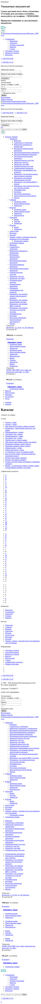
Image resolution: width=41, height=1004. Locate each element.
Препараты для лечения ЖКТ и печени (18, 305)
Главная (8, 402)
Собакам (13, 200)
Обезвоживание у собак (14, 436)
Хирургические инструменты (25, 196)
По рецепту (9, 397)
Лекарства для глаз (21, 162)
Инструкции (10, 393)
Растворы (17, 192)
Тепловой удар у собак (13, 438)
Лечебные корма (20, 202)
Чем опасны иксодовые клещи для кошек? (21, 442)
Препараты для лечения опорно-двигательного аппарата (26, 175)
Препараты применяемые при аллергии (16, 290)
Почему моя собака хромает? (16, 458)
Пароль (3, 89)
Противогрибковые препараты (25, 154)
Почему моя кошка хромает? (15, 460)
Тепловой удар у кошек (14, 434)
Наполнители (19, 215)
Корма (16, 219)
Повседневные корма (22, 204)
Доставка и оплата (12, 51)
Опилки (17, 221)
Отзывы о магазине (17, 45)
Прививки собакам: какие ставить (18, 444)
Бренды (8, 391)
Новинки (8, 395)
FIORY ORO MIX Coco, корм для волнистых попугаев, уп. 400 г (18, 371)
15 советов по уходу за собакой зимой (19, 452)
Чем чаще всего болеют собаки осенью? (20, 426)
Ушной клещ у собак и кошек (16, 440)
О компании (9, 39)
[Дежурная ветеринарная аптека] (13, 101)
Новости (13, 47)
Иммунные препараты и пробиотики (23, 728)
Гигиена (13, 235)
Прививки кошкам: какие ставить (17, 446)
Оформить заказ (14, 342)
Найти (24, 129)
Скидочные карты (12, 652)
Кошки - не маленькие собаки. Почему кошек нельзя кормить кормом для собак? (22, 467)
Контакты (9, 55)
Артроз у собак (11, 422)
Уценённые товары (17, 243)
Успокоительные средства (23, 166)
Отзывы (8, 616)
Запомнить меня (9, 93)
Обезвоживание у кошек (14, 432)
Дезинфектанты (20, 190)
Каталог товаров (11, 137)
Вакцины (17, 141)
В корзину (10, 339)
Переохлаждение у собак (14, 450)
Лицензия (13, 43)
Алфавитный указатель (14, 662)
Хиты (7, 399)
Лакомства (18, 206)
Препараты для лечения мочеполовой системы (23, 179)
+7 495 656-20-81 (7, 58)
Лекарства (13, 139)
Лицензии (9, 614)
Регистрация (5, 97)
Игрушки (13, 233)
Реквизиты (14, 41)
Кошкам (13, 207)
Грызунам (13, 217)
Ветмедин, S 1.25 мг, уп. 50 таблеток (20, 327)
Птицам (13, 225)
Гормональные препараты (23, 168)
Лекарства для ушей (21, 164)
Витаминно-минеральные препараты (15, 257)
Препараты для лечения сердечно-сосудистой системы (26, 187)
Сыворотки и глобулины (23, 143)
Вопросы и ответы (12, 53)
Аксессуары (14, 231)
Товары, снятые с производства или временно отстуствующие (23, 238)
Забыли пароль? (7, 99)
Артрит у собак (11, 424)
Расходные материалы (22, 194)
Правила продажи (12, 664)
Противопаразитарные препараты (26, 152)
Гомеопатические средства (24, 160)
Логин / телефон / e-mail (10, 84)
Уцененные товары (21, 241)
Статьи (12, 49)
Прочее (16, 198)
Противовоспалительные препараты (23, 736)
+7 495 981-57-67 (7, 62)
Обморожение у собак (13, 448)
